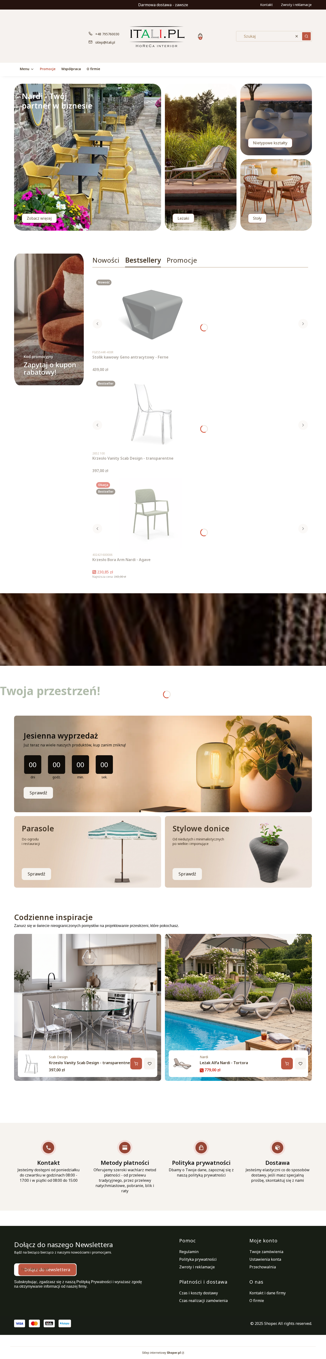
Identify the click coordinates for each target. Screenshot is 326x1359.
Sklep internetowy (161, 1353)
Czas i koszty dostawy (198, 1293)
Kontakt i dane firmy (267, 1293)
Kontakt (266, 4)
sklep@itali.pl (105, 42)
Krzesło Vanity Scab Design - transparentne (89, 1062)
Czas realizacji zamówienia (203, 1300)
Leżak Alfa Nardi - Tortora (224, 1062)
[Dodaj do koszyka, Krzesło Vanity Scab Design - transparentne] (136, 1063)
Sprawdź (38, 793)
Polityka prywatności (198, 1259)
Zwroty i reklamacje (296, 4)
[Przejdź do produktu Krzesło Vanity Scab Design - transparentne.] (152, 412)
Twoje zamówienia (266, 1251)
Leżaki (183, 218)
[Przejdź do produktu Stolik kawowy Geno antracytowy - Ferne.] (152, 311)
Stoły (257, 218)
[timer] (163, 764)
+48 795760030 (107, 34)
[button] (306, 36)
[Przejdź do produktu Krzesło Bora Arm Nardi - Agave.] (152, 514)
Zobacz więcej (39, 218)
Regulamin (189, 1251)
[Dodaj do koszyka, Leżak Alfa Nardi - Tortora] (287, 1063)
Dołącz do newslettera (47, 1269)
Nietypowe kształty (270, 143)
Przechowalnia (262, 1267)
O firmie (256, 1300)
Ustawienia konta (265, 1259)
